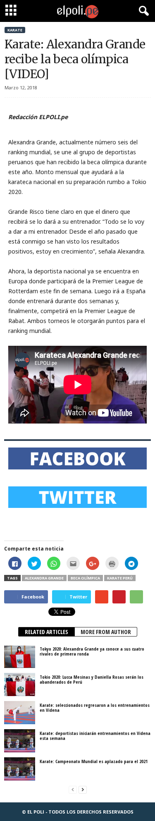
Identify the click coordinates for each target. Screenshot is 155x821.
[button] (142, 11)
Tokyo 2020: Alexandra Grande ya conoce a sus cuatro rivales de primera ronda (92, 651)
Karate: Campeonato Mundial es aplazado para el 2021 (94, 761)
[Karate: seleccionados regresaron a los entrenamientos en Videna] (19, 712)
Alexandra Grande (44, 578)
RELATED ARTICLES (46, 632)
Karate (14, 30)
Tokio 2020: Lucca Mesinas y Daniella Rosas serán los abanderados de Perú (91, 679)
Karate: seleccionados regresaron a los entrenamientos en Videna (95, 707)
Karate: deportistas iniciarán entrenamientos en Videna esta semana (95, 735)
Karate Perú (120, 578)
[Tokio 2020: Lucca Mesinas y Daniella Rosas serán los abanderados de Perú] (19, 684)
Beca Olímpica (85, 578)
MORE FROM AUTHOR (106, 632)
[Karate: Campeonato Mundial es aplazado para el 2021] (19, 768)
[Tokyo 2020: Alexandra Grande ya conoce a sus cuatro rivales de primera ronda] (19, 656)
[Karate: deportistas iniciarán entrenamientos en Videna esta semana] (19, 740)
